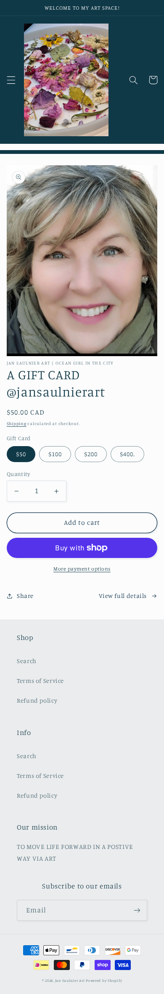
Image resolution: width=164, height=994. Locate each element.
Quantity (18, 474)
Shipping (16, 423)
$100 (55, 453)
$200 (91, 453)
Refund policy (37, 700)
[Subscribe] (137, 910)
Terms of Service (40, 680)
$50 (21, 453)
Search (27, 660)
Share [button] (25, 595)
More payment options (82, 569)
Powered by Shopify (104, 980)
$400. (127, 453)
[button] (11, 80)
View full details (123, 595)
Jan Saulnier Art (70, 980)
